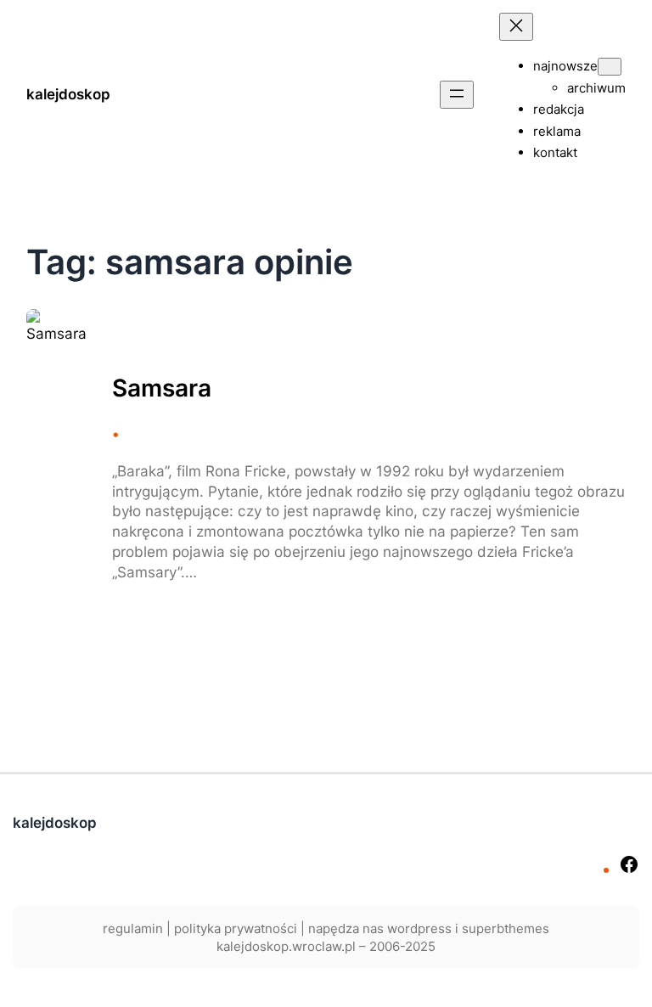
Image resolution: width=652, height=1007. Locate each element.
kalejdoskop (68, 94)
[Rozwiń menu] (457, 95)
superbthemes (505, 928)
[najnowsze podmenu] (609, 67)
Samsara (161, 388)
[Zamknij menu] (516, 27)
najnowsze (565, 66)
